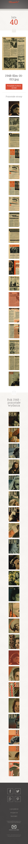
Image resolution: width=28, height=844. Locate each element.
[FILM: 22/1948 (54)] (14, 753)
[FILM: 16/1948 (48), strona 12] (14, 283)
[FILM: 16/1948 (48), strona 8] (14, 220)
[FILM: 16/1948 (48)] (14, 657)
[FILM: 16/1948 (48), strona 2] (14, 124)
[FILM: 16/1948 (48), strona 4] (14, 156)
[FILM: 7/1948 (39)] (14, 514)
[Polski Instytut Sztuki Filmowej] (14, 827)
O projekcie (14, 809)
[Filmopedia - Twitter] (17, 791)
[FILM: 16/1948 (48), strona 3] (14, 140)
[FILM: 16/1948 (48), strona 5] (14, 172)
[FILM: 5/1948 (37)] (14, 482)
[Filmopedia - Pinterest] (17, 799)
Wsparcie (14, 812)
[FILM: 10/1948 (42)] (14, 562)
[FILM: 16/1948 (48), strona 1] (14, 108)
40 (14, 22)
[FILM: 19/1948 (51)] (14, 705)
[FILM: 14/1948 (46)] (14, 626)
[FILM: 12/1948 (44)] (14, 594)
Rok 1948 (13, 400)
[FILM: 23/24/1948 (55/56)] (14, 769)
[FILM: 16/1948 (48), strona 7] (14, 204)
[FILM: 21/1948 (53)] (14, 737)
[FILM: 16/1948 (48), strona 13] (14, 299)
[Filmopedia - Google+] (10, 799)
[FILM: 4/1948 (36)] (14, 467)
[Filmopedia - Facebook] (10, 791)
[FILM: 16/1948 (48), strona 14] (14, 315)
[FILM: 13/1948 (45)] (14, 610)
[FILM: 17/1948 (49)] (14, 673)
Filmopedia (14, 2)
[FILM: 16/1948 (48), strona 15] (14, 331)
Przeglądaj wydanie (14, 87)
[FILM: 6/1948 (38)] (14, 498)
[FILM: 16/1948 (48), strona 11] (14, 267)
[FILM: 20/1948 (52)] (14, 721)
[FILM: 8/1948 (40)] (14, 530)
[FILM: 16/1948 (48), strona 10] (14, 251)
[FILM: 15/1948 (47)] (14, 642)
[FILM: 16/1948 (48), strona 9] (14, 235)
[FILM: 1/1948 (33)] (14, 419)
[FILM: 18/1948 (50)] (14, 689)
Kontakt (14, 816)
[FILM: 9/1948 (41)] (14, 546)
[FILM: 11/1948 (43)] (14, 578)
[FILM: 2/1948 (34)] (14, 435)
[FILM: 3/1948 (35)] (14, 451)
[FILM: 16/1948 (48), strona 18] (14, 379)
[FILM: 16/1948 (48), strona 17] (14, 363)
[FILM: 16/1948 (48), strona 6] (14, 188)
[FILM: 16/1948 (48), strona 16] (14, 347)
